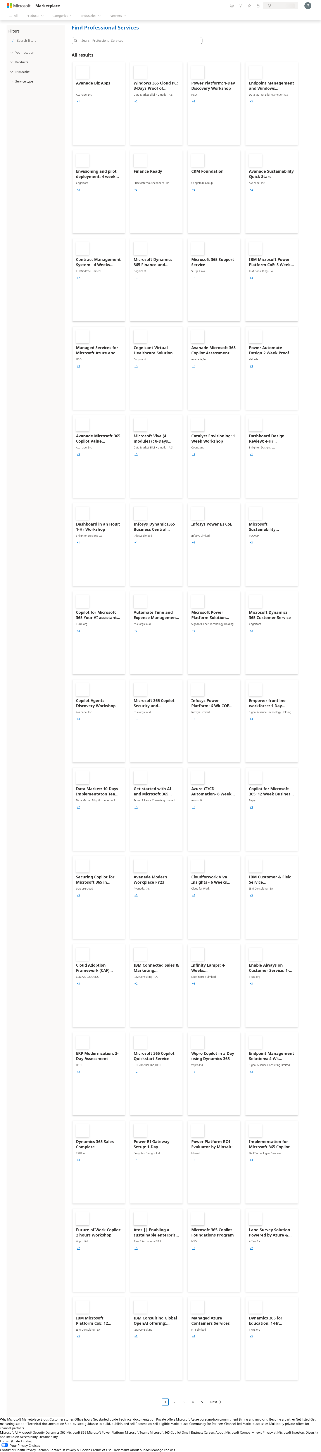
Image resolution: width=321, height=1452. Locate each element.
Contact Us (57, 1450)
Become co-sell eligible (153, 1423)
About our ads (140, 1450)
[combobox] (138, 40)
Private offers (165, 1419)
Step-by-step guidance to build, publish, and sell (100, 1423)
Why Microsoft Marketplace (20, 1419)
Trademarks (120, 1450)
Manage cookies (163, 1450)
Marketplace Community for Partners (197, 1423)
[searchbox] (40, 40)
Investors (298, 1432)
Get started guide (105, 1419)
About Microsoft (227, 1432)
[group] (78, 101)
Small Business (192, 1432)
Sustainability (48, 1437)
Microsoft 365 (76, 1432)
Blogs (45, 1419)
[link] (98, 103)
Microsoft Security (32, 1432)
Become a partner (282, 1419)
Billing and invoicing (253, 1419)
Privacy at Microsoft (277, 1432)
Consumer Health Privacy (18, 1450)
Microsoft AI (9, 1432)
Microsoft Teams (137, 1432)
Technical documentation (137, 1419)
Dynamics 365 (55, 1432)
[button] (75, 40)
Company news (251, 1432)
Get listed (303, 1419)
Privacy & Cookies (79, 1450)
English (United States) (16, 1441)
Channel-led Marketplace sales (246, 1423)
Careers (209, 1432)
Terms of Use (102, 1450)
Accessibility (29, 1437)
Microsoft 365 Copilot (165, 1432)
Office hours (83, 1419)
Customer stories (62, 1419)
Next (213, 1402)
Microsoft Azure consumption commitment (207, 1419)
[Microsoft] (19, 5)
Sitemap (43, 1450)
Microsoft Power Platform (105, 1432)
